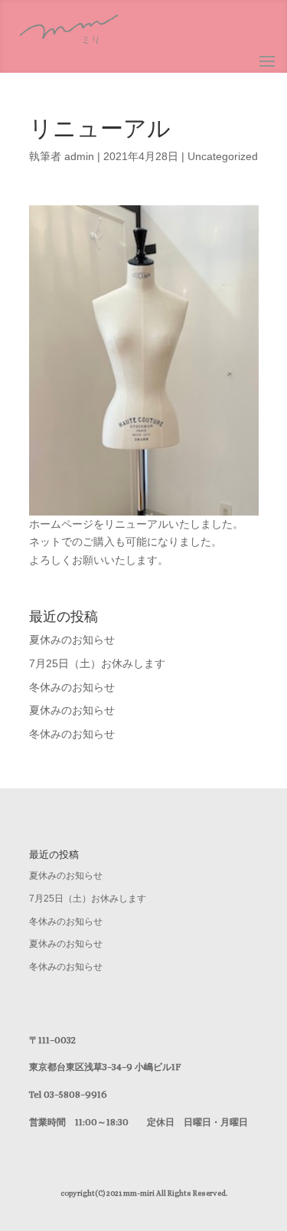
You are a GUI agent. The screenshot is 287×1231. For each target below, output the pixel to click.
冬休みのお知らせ (72, 687)
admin (79, 156)
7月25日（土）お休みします (97, 663)
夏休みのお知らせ (72, 640)
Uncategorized (223, 156)
